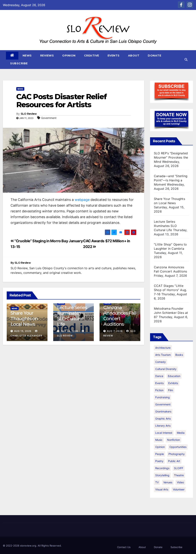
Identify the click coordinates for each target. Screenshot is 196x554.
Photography (176, 454)
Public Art (174, 461)
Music (159, 439)
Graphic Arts (163, 418)
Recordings (162, 468)
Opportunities (177, 446)
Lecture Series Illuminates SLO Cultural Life (72, 316)
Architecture (163, 347)
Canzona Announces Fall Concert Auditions (119, 316)
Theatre (179, 475)
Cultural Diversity (165, 369)
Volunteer (179, 489)
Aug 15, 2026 (22, 331)
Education (174, 376)
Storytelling (162, 475)
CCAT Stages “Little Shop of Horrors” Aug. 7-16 (170, 290)
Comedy (160, 361)
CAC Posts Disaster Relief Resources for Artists (61, 100)
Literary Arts (163, 425)
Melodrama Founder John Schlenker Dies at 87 (171, 313)
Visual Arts (161, 489)
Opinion (69, 55)
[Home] (12, 56)
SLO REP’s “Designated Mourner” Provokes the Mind (171, 157)
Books (179, 354)
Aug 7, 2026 (115, 331)
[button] (186, 59)
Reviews (47, 55)
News (27, 55)
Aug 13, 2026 (69, 331)
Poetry (159, 461)
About (134, 55)
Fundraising (162, 397)
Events (114, 55)
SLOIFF (178, 468)
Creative (91, 55)
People (159, 454)
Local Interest (163, 432)
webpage (82, 200)
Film (170, 390)
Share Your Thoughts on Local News (24, 318)
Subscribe (19, 63)
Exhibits (173, 383)
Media (181, 432)
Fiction (159, 390)
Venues (167, 482)
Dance (159, 376)
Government (48, 117)
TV (157, 482)
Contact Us (124, 547)
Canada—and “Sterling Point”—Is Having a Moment (170, 180)
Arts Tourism (163, 354)
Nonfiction (173, 439)
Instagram (189, 4)
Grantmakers (163, 411)
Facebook (181, 4)
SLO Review (29, 113)
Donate (154, 55)
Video (180, 482)
